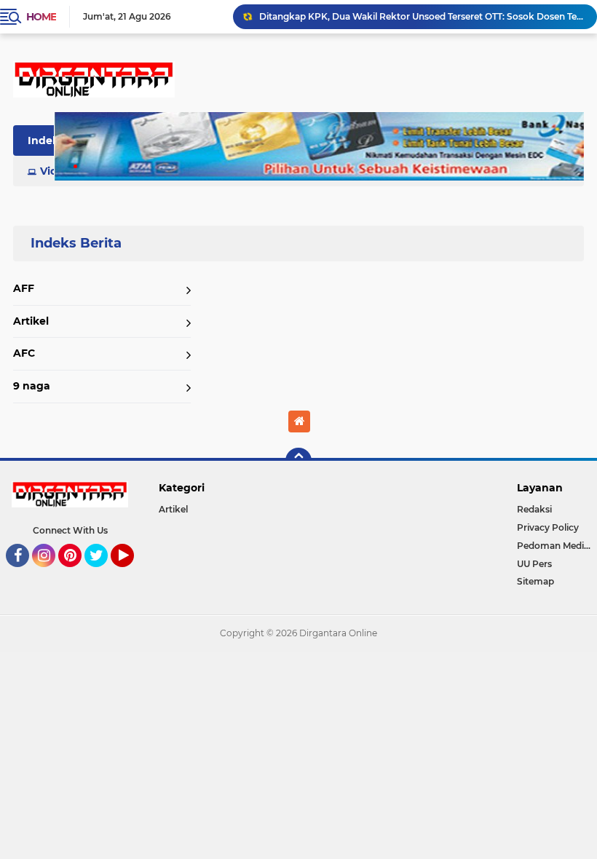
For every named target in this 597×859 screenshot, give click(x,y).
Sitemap (535, 581)
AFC (24, 353)
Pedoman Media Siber (557, 545)
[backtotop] (298, 461)
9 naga (31, 385)
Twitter (102, 573)
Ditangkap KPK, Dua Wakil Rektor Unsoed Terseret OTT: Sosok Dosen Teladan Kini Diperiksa (421, 16)
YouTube (132, 573)
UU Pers (534, 563)
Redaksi (534, 509)
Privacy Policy (548, 527)
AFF (23, 288)
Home (41, 16)
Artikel (31, 321)
